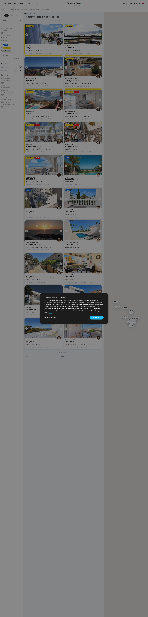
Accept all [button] (96, 317)
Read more (56, 313)
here (50, 313)
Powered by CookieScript (97, 322)
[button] (50, 317)
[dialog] (74, 308)
